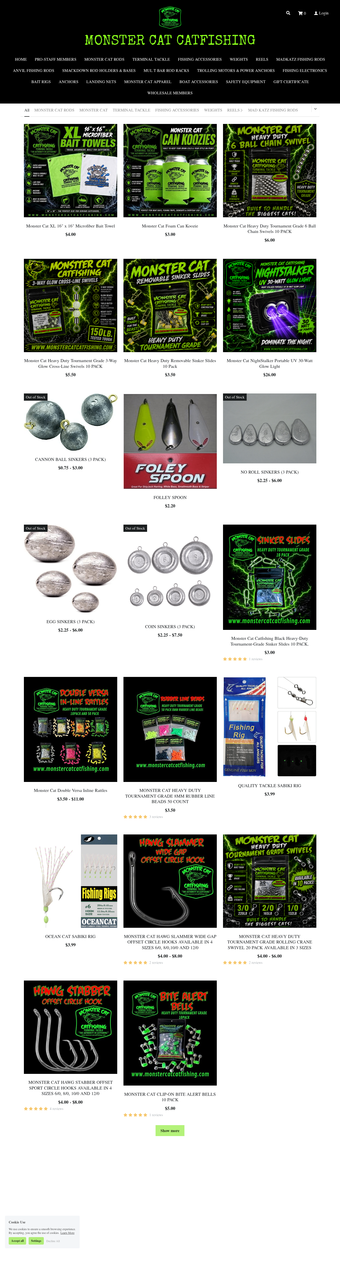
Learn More (67, 1229)
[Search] (288, 13)
